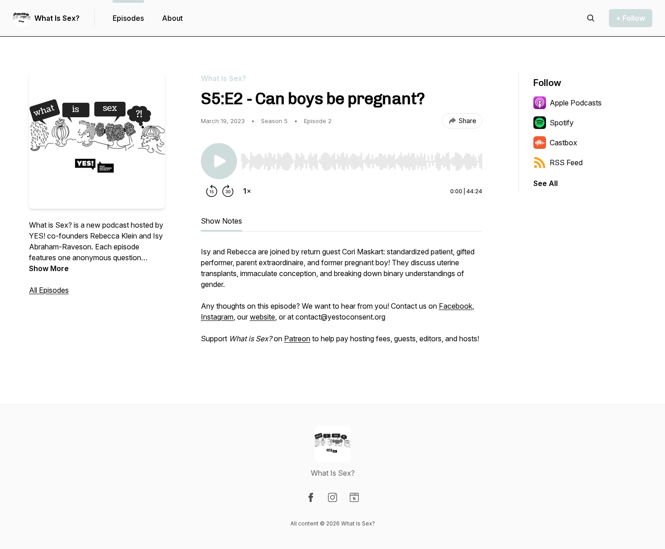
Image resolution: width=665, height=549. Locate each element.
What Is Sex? (57, 18)
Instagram (217, 316)
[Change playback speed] (247, 191)
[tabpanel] (341, 299)
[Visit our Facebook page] (310, 497)
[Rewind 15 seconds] (211, 191)
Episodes (128, 18)
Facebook (455, 305)
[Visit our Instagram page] (332, 497)
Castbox (563, 142)
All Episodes (49, 290)
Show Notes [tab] (221, 220)
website (262, 316)
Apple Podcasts (576, 102)
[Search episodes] (590, 18)
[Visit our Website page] (354, 497)
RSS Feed (566, 162)
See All (545, 183)
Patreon (297, 338)
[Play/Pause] (219, 161)
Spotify (562, 122)
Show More (49, 268)
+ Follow (630, 18)
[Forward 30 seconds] (228, 191)
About (172, 18)
